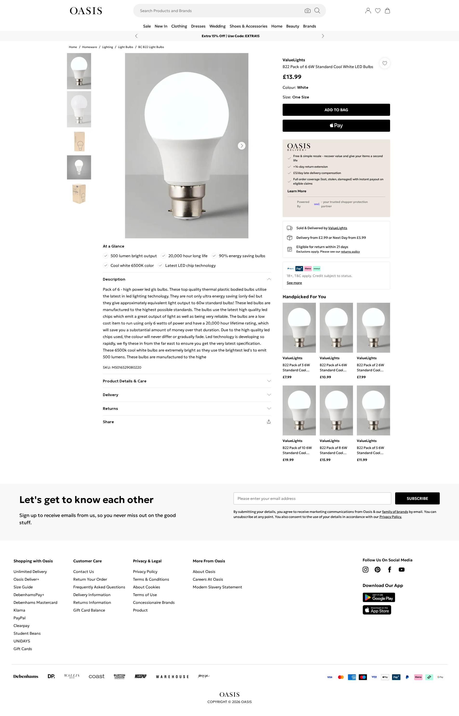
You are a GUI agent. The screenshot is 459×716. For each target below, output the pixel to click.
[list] (186, 145)
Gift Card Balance (89, 610)
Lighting (107, 47)
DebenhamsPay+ (28, 594)
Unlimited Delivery (30, 571)
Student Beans (27, 633)
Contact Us (83, 571)
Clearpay (21, 625)
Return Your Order (90, 579)
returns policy (350, 251)
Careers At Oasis (208, 579)
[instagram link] (365, 569)
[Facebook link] (389, 569)
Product (140, 610)
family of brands (395, 511)
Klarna (19, 610)
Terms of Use (145, 594)
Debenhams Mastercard (35, 602)
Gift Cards (22, 648)
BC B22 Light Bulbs (151, 47)
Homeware (89, 47)
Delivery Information (92, 594)
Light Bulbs (125, 47)
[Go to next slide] (242, 146)
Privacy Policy (145, 571)
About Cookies (146, 587)
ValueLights (294, 59)
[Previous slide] (136, 36)
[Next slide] (323, 36)
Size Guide (23, 587)
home (73, 47)
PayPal (19, 617)
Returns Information (92, 602)
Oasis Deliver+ (26, 579)
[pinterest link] (377, 569)
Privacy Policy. (390, 517)
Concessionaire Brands (154, 602)
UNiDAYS (21, 641)
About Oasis (204, 571)
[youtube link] (402, 569)
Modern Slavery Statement (217, 587)
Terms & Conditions (151, 579)
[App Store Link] (379, 603)
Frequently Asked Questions (99, 587)
